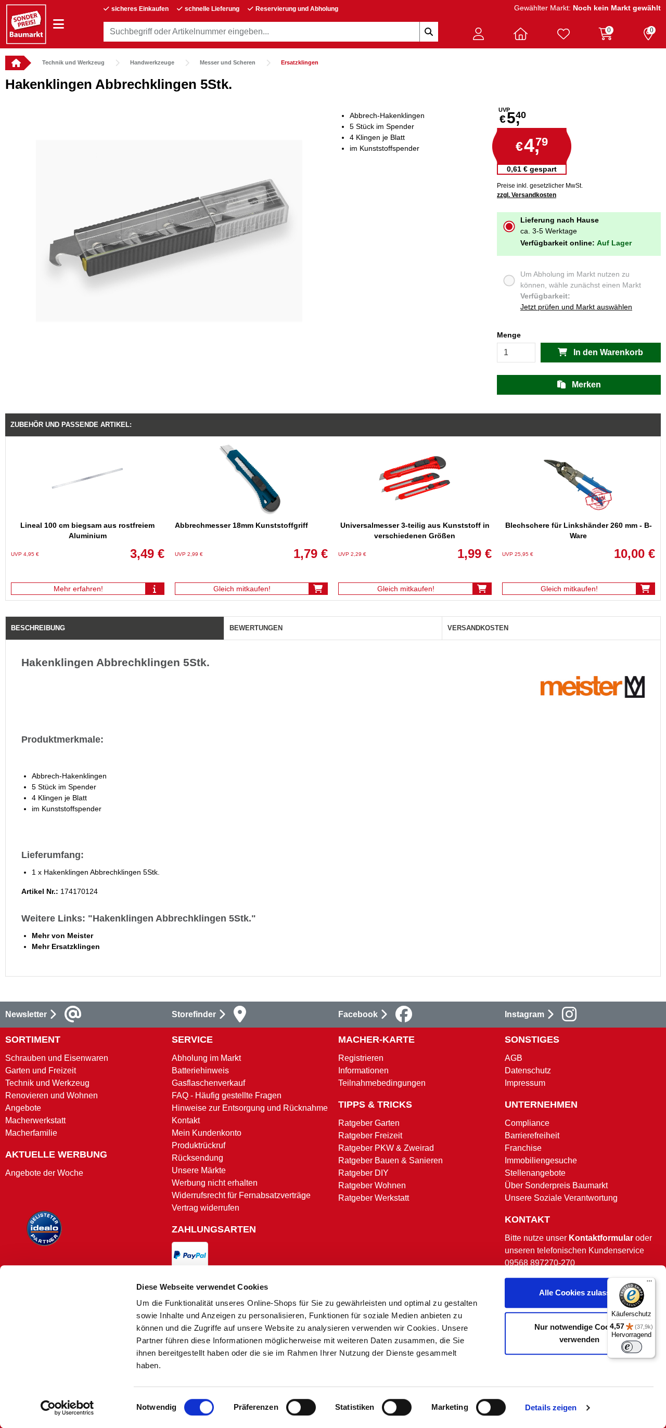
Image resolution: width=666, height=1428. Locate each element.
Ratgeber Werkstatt (373, 1197)
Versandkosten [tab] (477, 628)
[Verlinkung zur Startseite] (14, 63)
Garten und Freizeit (40, 1070)
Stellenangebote (535, 1173)
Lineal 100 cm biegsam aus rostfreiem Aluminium (87, 530)
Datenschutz (528, 1070)
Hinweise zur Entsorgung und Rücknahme (250, 1108)
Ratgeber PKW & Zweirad (386, 1148)
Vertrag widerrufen (205, 1207)
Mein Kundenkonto (206, 1132)
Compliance (527, 1123)
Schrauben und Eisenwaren (56, 1058)
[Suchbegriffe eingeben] (428, 32)
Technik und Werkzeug (73, 62)
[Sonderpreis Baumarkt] (26, 23)
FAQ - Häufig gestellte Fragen (226, 1095)
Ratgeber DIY (363, 1173)
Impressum (525, 1083)
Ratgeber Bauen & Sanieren (390, 1160)
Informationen (363, 1070)
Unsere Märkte (199, 1170)
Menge (509, 335)
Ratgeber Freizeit (370, 1135)
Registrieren (360, 1058)
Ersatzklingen (299, 62)
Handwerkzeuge (152, 62)
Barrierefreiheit (532, 1135)
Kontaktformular (601, 1238)
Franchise (523, 1148)
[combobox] (271, 32)
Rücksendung (197, 1157)
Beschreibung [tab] (38, 628)
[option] (169, 231)
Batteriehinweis (200, 1070)
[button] (478, 34)
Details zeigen (551, 1407)
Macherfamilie (31, 1132)
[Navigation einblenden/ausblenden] (58, 24)
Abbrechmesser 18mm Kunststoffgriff (241, 525)
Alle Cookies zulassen (579, 1292)
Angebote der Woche (44, 1173)
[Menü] (649, 1283)
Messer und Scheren (227, 62)
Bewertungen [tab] (256, 628)
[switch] (301, 1407)
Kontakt (186, 1120)
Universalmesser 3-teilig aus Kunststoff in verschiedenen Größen (415, 530)
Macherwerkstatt (35, 1120)
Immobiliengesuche (541, 1160)
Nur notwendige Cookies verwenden (579, 1333)
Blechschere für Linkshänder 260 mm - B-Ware (578, 530)
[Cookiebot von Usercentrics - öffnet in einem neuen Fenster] (67, 1408)
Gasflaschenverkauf (208, 1083)
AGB (513, 1058)
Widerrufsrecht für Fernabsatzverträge (241, 1195)
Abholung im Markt (206, 1058)
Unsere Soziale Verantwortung (561, 1197)
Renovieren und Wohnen (51, 1095)
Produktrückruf (198, 1145)
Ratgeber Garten (369, 1123)
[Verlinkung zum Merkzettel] (563, 34)
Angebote (23, 1108)
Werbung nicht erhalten (215, 1182)
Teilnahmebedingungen (382, 1083)
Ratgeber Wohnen (372, 1185)
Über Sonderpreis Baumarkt (556, 1185)
